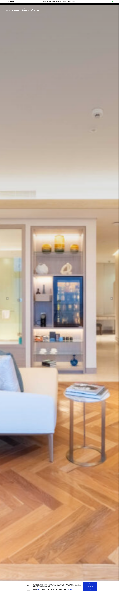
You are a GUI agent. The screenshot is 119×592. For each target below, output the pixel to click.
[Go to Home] (11, 1)
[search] (109, 1)
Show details (69, 589)
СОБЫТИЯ (53, 1)
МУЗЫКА (69, 1)
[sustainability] (112, 1)
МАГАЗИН (73, 1)
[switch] (48, 589)
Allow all (90, 583)
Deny (90, 589)
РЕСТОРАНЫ (49, 1)
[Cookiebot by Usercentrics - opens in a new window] (27, 590)
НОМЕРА (44, 1)
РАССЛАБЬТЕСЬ (64, 1)
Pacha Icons (58, 1)
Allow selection (90, 586)
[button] (7, 298)
